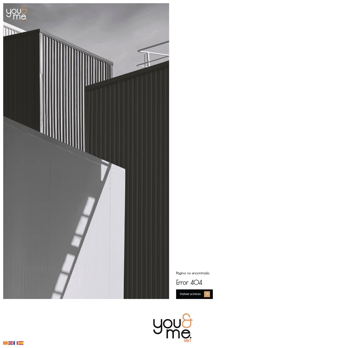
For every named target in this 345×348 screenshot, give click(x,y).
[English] (10, 343)
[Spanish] (21, 343)
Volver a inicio (190, 294)
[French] (16, 343)
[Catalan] (5, 343)
